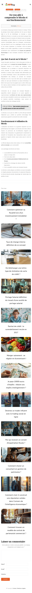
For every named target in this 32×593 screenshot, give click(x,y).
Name (3, 564)
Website (3, 574)
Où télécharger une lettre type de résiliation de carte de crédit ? (16, 271)
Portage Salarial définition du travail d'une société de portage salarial (16, 300)
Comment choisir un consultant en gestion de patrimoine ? (16, 469)
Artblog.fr (9, 9)
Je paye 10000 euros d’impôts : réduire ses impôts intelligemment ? (16, 384)
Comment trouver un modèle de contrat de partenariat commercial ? (16, 530)
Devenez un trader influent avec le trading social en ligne (16, 413)
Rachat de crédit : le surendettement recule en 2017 (16, 329)
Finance (17, 9)
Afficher (19, 26)
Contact (14, 588)
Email (3, 569)
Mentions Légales (21, 588)
